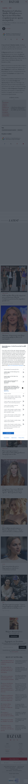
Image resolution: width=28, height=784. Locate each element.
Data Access (14, 437)
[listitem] (14, 369)
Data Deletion (6, 437)
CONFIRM (8, 433)
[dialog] (14, 392)
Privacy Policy (21, 437)
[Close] (25, 346)
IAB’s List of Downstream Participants (15, 365)
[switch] (23, 372)
